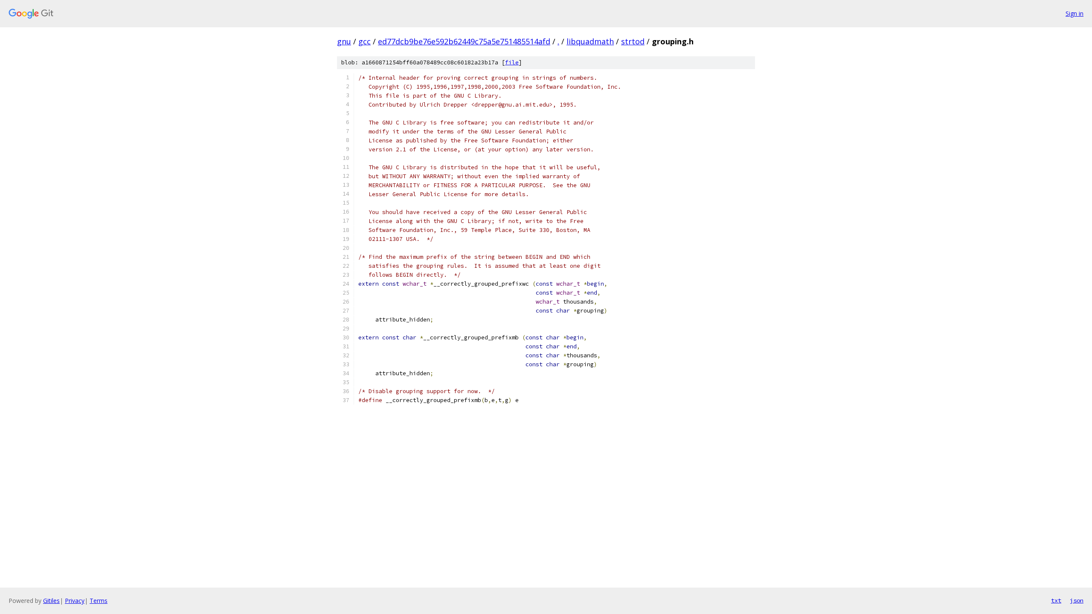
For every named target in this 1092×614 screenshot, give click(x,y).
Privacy (74, 601)
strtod (633, 41)
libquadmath (590, 41)
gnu (344, 41)
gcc (364, 41)
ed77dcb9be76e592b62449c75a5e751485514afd (464, 41)
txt (1056, 600)
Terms (98, 601)
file (512, 62)
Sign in (1074, 13)
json (1076, 600)
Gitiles (51, 601)
